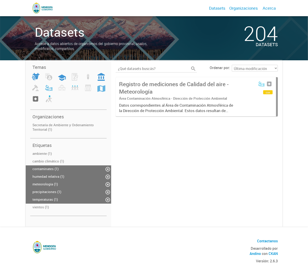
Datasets (217, 8)
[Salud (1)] (35, 101)
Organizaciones (243, 8)
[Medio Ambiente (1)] (49, 90)
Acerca (269, 8)
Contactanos (267, 240)
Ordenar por (219, 67)
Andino (255, 253)
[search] (193, 68)
